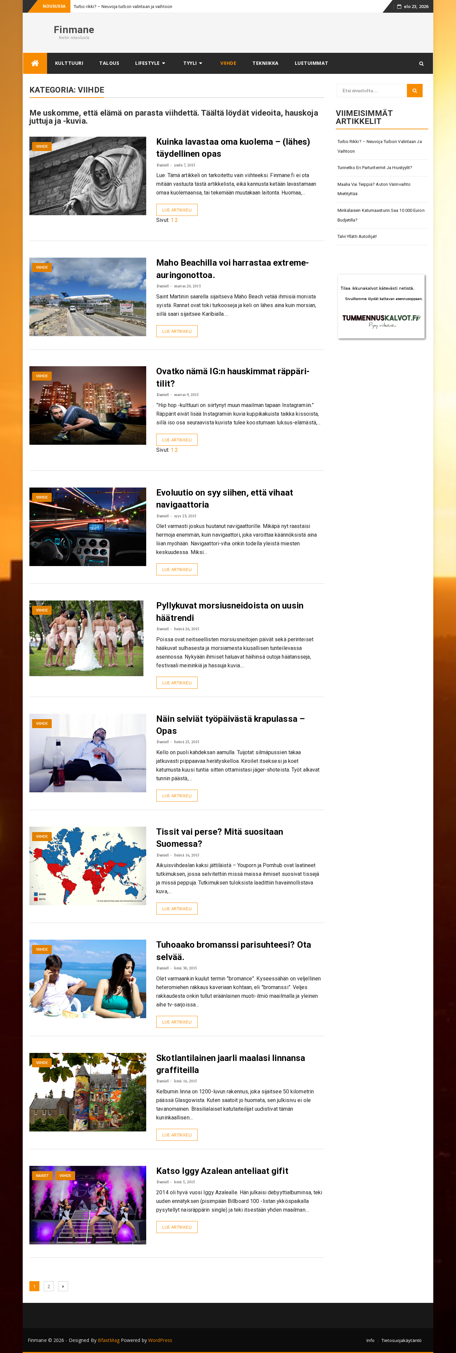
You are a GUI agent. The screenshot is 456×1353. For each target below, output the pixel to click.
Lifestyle (147, 63)
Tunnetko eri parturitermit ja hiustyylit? (375, 167)
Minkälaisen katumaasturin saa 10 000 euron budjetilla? (381, 215)
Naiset (42, 1176)
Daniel (163, 164)
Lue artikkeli (177, 210)
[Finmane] (35, 63)
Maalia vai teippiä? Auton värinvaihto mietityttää (374, 189)
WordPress (160, 1340)
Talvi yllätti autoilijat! (357, 236)
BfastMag (109, 1340)
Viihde (228, 63)
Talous (109, 63)
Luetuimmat (311, 63)
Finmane (74, 29)
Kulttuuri (69, 63)
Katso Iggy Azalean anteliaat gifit (222, 1171)
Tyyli (190, 63)
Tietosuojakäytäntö (402, 1340)
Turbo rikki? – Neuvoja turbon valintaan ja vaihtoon (379, 146)
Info (371, 1340)
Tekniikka (265, 63)
